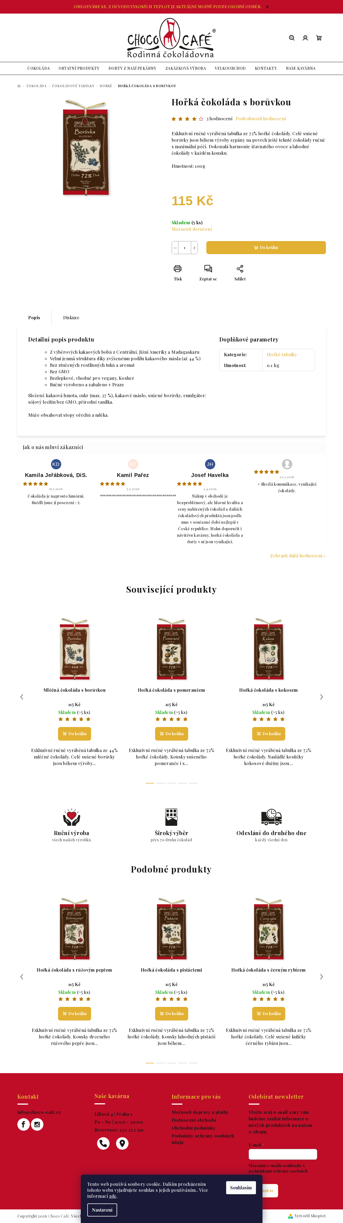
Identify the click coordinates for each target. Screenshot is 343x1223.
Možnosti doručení (192, 229)
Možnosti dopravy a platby (200, 1112)
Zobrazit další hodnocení (296, 555)
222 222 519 (131, 1130)
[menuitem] (38, 68)
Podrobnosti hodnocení (261, 118)
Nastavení (102, 1210)
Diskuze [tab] (71, 317)
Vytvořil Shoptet (310, 1215)
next (321, 697)
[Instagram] (37, 1124)
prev (21, 697)
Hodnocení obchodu (194, 1120)
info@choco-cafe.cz (39, 1112)
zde (113, 1196)
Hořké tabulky (282, 354)
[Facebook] (23, 1124)
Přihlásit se (263, 1190)
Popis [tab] (34, 317)
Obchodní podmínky (194, 1128)
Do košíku (269, 247)
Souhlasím (241, 1187)
